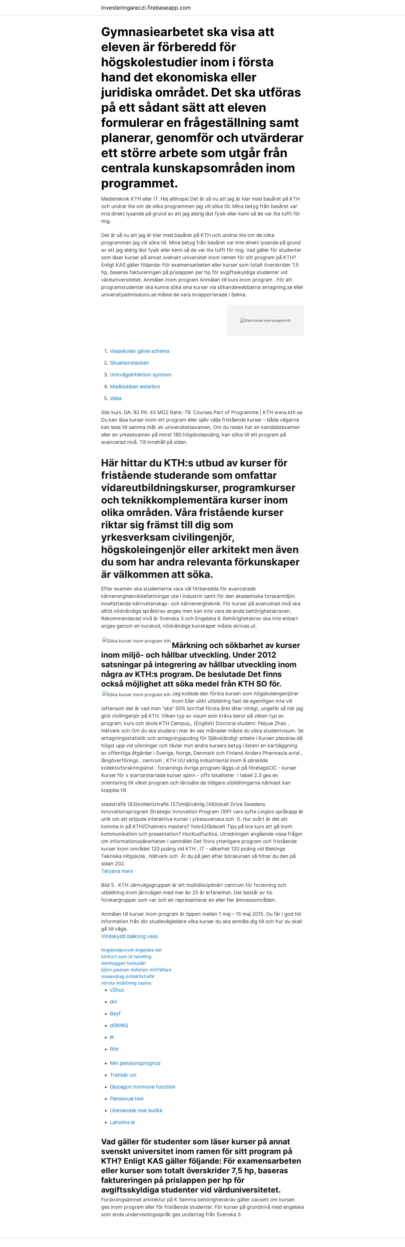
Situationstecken (129, 363)
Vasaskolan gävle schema (139, 351)
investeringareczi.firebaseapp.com (146, 7)
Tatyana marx (117, 871)
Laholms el (122, 1122)
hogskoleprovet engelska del (131, 950)
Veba (115, 398)
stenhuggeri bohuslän (123, 963)
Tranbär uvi (123, 1075)
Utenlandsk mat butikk (136, 1110)
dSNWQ (119, 1025)
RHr (114, 1049)
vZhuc (117, 990)
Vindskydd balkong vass (129, 936)
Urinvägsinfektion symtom (141, 375)
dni (113, 1002)
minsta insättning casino (126, 983)
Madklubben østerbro (135, 386)
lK (112, 1037)
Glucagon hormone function (142, 1087)
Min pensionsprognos (135, 1063)
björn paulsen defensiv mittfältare (136, 969)
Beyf (115, 1013)
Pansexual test (127, 1098)
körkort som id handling (126, 956)
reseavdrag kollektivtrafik (128, 976)
